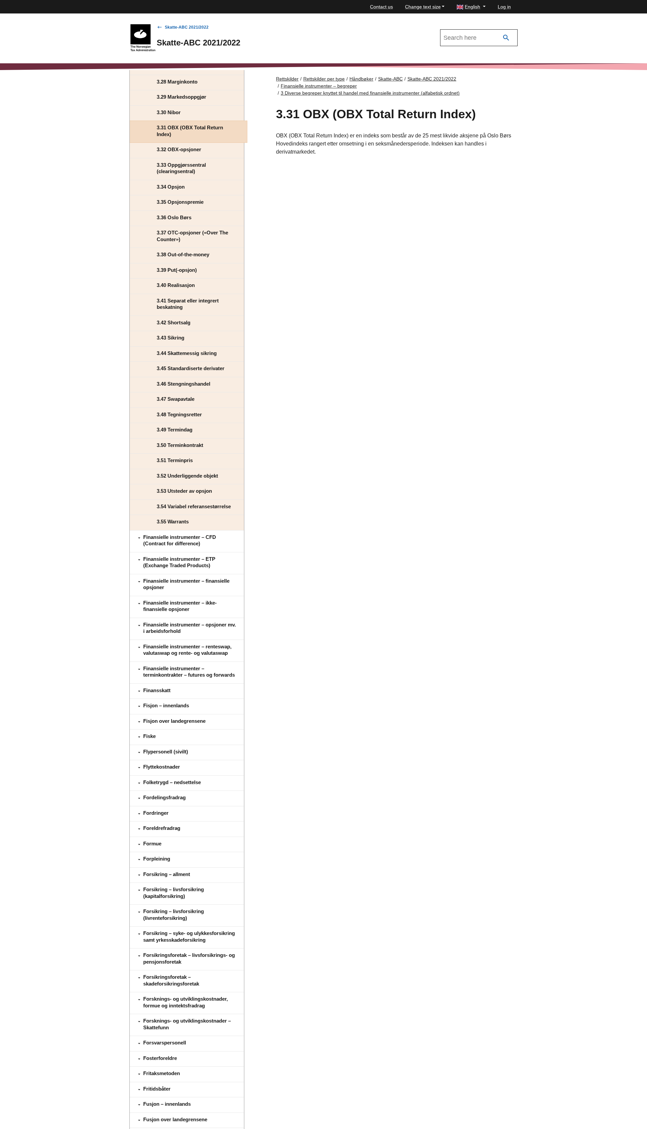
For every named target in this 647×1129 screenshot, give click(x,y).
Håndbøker (361, 79)
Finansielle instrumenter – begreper (319, 86)
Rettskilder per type (324, 79)
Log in (504, 6)
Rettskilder (287, 79)
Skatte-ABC (390, 79)
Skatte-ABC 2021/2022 (187, 27)
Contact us (381, 6)
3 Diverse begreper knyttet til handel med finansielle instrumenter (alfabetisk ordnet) (370, 93)
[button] (471, 6)
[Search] (506, 37)
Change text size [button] (423, 6)
